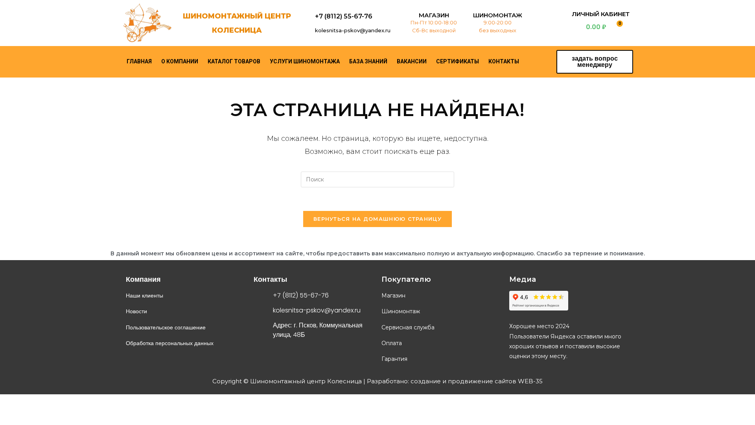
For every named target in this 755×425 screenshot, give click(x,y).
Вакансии (412, 61)
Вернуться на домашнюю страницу (377, 219)
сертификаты (457, 61)
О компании (179, 61)
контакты (503, 61)
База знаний (368, 61)
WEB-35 (529, 381)
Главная (139, 61)
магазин (434, 15)
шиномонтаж (497, 15)
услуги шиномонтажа (305, 61)
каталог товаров (234, 61)
